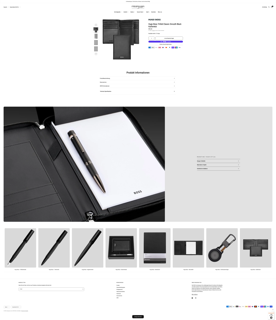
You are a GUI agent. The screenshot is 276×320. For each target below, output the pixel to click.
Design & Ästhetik (201, 161)
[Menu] (274, 312)
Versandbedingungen (121, 287)
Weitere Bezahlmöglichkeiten (166, 44)
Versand (153, 30)
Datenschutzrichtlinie (121, 291)
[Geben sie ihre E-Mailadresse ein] (82, 289)
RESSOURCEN (120, 282)
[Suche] (269, 7)
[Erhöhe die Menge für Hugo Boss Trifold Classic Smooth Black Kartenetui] (153, 38)
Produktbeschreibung (105, 78)
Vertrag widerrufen (138, 316)
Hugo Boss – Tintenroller (54, 269)
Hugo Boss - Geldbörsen (255, 269)
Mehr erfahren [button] (195, 294)
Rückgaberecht (119, 289)
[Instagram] (196, 298)
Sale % (147, 12)
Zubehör (125, 12)
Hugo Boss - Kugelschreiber (87, 269)
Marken (132, 12)
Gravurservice (103, 82)
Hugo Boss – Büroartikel (188, 269)
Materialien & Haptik (201, 165)
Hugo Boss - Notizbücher (155, 269)
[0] (271, 7)
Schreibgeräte (117, 12)
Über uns (160, 12)
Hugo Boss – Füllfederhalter (20, 269)
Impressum (119, 293)
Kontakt (118, 285)
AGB (117, 298)
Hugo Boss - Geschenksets (121, 269)
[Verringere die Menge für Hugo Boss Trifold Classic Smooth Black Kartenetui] (149, 38)
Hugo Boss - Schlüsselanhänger (222, 269)
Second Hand (140, 12)
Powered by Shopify (24, 310)
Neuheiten (153, 12)
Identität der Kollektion (202, 168)
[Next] (96, 53)
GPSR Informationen (104, 86)
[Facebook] (193, 298)
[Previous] (96, 25)
